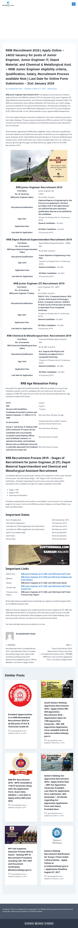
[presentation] (21, 695)
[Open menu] (74, 4)
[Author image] (9, 731)
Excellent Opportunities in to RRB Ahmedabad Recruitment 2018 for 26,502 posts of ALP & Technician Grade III (20, 720)
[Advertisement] (39, 23)
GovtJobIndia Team (15, 89)
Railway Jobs (52, 89)
